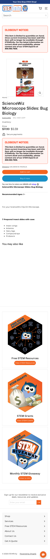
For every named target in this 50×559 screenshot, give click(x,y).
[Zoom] (40, 92)
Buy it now (25, 178)
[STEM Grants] (25, 392)
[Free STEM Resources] (25, 335)
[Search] (46, 15)
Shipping (5, 167)
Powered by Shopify (28, 554)
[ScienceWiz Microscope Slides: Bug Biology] (16, 267)
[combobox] (25, 15)
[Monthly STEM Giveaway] (25, 450)
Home (4, 97)
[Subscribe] (39, 502)
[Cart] (40, 8)
